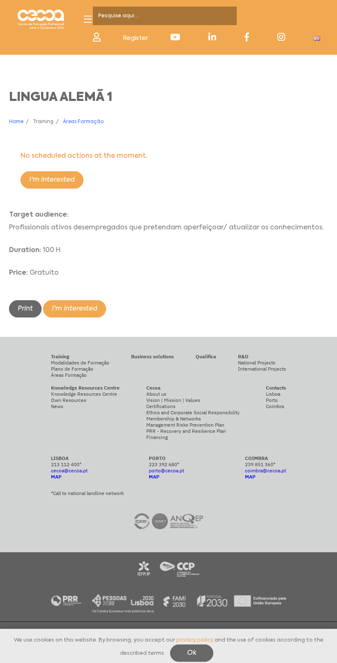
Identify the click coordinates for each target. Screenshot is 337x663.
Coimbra (275, 406)
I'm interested (52, 180)
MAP (56, 477)
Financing (157, 437)
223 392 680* (164, 464)
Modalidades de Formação (80, 363)
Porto (272, 400)
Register (135, 38)
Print (25, 309)
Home (16, 121)
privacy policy (194, 640)
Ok (191, 653)
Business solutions (152, 356)
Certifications (160, 406)
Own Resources (68, 400)
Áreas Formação (83, 121)
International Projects (262, 369)
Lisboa (273, 394)
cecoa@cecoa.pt (69, 470)
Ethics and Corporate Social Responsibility (193, 412)
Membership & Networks (173, 419)
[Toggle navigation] (88, 19)
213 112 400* (66, 464)
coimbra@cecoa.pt (265, 470)
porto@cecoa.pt (166, 470)
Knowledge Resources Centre (84, 394)
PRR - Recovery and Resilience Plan (186, 431)
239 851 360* (260, 464)
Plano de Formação (72, 369)
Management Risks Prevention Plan (185, 425)
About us (156, 394)
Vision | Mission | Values (173, 400)
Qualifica (206, 356)
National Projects (256, 363)
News (57, 406)
